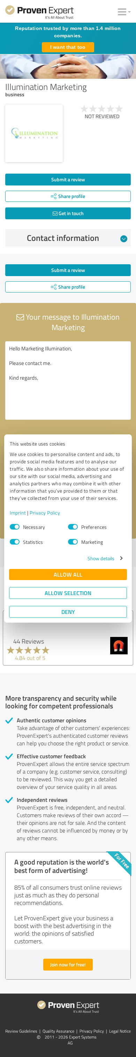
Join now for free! (68, 964)
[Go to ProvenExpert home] (39, 13)
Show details (101, 558)
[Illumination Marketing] (34, 133)
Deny (68, 612)
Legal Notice (120, 1031)
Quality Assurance (58, 1031)
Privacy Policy (45, 512)
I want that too (67, 47)
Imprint (18, 512)
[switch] (73, 527)
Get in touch (71, 213)
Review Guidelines (21, 1031)
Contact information (63, 238)
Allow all (68, 574)
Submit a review (68, 179)
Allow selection (68, 593)
